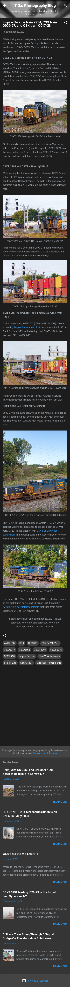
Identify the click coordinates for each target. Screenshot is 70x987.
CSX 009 (32, 643)
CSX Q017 (9, 649)
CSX (21, 643)
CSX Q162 (24, 649)
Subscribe (52, 753)
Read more (60, 801)
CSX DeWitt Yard (50, 643)
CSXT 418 (9, 656)
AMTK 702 (9, 643)
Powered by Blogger (37, 980)
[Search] (65, 6)
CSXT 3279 (56, 649)
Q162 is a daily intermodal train (22, 606)
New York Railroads (49, 656)
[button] (65, 23)
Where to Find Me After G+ (20, 854)
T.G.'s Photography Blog (35, 5)
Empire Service (27, 656)
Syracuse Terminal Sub (49, 662)
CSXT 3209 (40, 649)
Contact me (39, 753)
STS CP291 (26, 662)
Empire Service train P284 (27, 327)
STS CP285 (10, 662)
